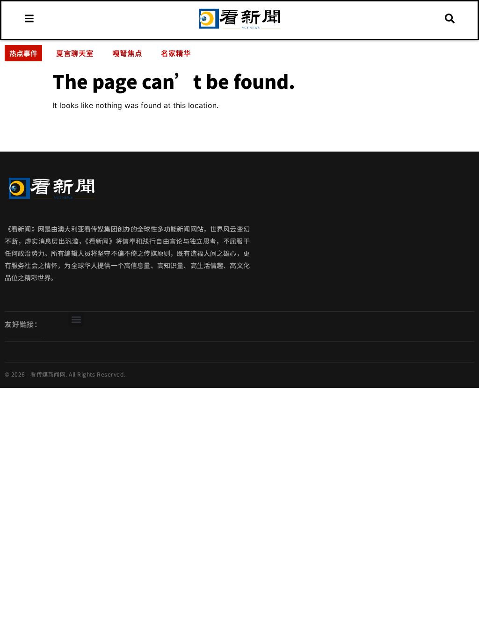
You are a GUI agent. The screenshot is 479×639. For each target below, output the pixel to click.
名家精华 (176, 53)
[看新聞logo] (239, 28)
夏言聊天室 (75, 53)
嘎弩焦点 (127, 53)
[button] (76, 319)
